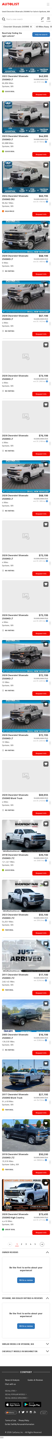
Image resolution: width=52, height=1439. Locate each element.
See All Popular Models (16, 1394)
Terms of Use (10, 1420)
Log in (44, 1413)
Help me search (41, 34)
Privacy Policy (24, 1420)
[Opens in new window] (13, 1404)
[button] (42, 19)
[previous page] (10, 1244)
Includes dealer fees (41, 79)
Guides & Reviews (35, 1379)
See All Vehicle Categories (16, 1398)
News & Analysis (12, 1379)
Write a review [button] (26, 1280)
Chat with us (10, 1384)
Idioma (11, 1412)
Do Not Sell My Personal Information (19, 1424)
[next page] (42, 1244)
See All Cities (11, 1390)
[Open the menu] (48, 4)
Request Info (41, 94)
